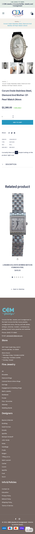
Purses (4, 398)
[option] (17, 235)
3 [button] (16, 277)
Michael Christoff (7, 437)
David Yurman (6, 427)
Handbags (5, 447)
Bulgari (4, 453)
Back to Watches (18, 289)
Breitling (4, 423)
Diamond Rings (7, 378)
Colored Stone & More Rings (11, 381)
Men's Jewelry (6, 391)
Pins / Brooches (7, 401)
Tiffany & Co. (6, 456)
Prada (4, 450)
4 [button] (18, 277)
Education (5, 492)
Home (17, 21)
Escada (4, 430)
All (2, 371)
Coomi (4, 467)
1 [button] (12, 277)
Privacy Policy (6, 495)
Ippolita (4, 433)
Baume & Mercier (7, 420)
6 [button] (22, 277)
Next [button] (31, 68)
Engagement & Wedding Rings (12, 388)
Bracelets (5, 374)
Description (10, 164)
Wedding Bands (7, 408)
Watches (4, 404)
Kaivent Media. (18, 524)
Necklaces (5, 394)
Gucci (4, 476)
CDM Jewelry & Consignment (17, 522)
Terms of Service (7, 505)
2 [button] (14, 277)
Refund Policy (6, 499)
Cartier (4, 463)
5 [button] (20, 277)
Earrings (4, 384)
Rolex (3, 443)
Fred (3, 473)
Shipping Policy (7, 502)
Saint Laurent (6, 460)
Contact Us (5, 489)
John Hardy (5, 440)
